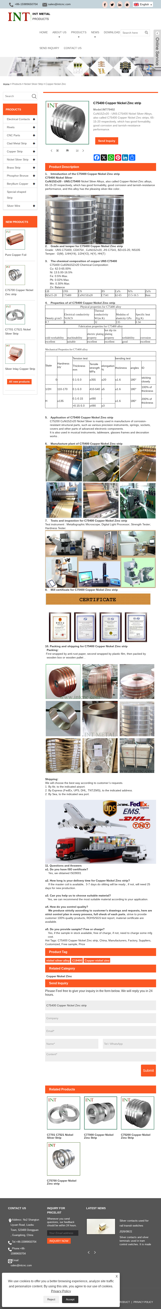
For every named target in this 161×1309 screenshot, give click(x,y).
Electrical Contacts (18, 119)
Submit (148, 1071)
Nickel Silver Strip (33, 84)
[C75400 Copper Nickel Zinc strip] (57, 150)
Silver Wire (13, 205)
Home (43, 32)
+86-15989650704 (26, 1241)
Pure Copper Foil (15, 254)
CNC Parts (13, 135)
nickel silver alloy (58, 960)
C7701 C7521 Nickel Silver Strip (60, 1136)
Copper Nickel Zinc (56, 84)
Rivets (11, 127)
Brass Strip (13, 167)
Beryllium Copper (17, 183)
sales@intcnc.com (59, 4)
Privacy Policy (143, 1302)
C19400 (77, 960)
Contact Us (72, 48)
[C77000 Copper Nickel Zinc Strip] (100, 1112)
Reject (51, 1299)
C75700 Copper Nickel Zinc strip (61, 1182)
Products (78, 32)
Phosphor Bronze (17, 175)
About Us (59, 32)
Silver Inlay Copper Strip (20, 368)
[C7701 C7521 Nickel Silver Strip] (63, 1112)
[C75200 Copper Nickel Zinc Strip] (137, 1112)
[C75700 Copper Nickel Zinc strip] (63, 1158)
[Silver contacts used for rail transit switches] (101, 1226)
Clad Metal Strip (17, 143)
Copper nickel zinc (97, 960)
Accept (70, 1299)
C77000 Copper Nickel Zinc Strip (98, 1136)
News (95, 32)
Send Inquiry (49, 48)
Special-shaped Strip (16, 194)
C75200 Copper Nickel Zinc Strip (135, 1136)
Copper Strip (15, 151)
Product (124, 1302)
